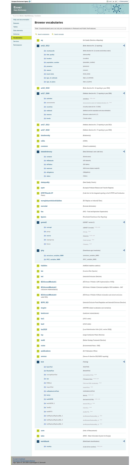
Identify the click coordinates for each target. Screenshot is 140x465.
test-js (48, 395)
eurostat (44, 206)
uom (42, 430)
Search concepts (59, 34)
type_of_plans (51, 82)
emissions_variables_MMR (55, 255)
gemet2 (44, 222)
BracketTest (50, 371)
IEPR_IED (44, 302)
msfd (43, 340)
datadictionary (46, 152)
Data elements (18, 30)
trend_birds (50, 74)
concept (49, 227)
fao (42, 211)
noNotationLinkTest (53, 391)
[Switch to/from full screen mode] (116, 1)
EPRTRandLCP (47, 193)
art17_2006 (45, 93)
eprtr (43, 188)
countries (49, 107)
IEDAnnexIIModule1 (48, 282)
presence (49, 66)
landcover (45, 313)
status (48, 176)
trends (49, 118)
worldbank (45, 441)
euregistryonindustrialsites (51, 201)
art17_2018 (45, 130)
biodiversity (45, 135)
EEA (22, 1)
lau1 (42, 319)
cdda (43, 141)
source (49, 235)
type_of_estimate (52, 78)
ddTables (49, 164)
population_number (53, 62)
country (49, 446)
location (49, 58)
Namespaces (17, 45)
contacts (49, 156)
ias (42, 271)
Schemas (16, 34)
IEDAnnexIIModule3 (48, 287)
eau (48, 379)
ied (42, 276)
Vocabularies (17, 38)
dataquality (45, 182)
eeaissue (49, 168)
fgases (43, 217)
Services (16, 41)
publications (46, 351)
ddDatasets (50, 160)
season (49, 70)
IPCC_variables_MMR (53, 259)
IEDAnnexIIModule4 (48, 295)
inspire (43, 308)
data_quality (50, 54)
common (44, 146)
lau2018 (44, 329)
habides (44, 266)
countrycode (50, 51)
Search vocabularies (43, 34)
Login (110, 1)
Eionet (21, 15)
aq (42, 40)
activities (49, 98)
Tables (15, 27)
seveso (44, 356)
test (42, 362)
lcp (42, 335)
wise (42, 436)
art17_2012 (45, 125)
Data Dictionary (29, 15)
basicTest (49, 367)
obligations (50, 172)
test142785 (50, 399)
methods (49, 110)
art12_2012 (45, 46)
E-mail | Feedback (19, 459)
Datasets (16, 23)
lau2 (42, 324)
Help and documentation (21, 19)
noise (43, 346)
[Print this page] (114, 1)
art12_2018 (45, 88)
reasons (49, 114)
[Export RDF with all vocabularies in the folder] (124, 46)
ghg (42, 250)
